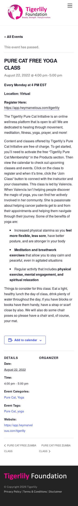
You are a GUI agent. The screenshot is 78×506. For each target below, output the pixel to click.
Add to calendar (25, 340)
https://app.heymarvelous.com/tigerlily (31, 107)
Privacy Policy (12, 491)
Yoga (20, 397)
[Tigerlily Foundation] (38, 18)
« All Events (13, 36)
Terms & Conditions (35, 491)
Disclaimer (55, 491)
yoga (20, 411)
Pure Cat (10, 397)
